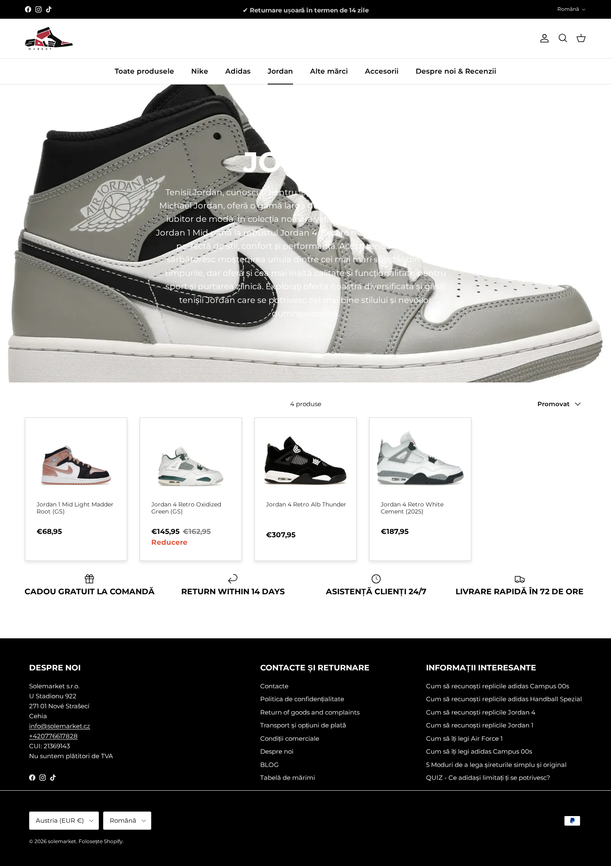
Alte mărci (329, 71)
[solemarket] (49, 38)
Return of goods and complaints (310, 712)
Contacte (274, 686)
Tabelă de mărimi (287, 778)
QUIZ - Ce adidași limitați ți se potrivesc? (488, 778)
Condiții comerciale (289, 738)
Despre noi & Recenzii (456, 71)
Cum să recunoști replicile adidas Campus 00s (497, 686)
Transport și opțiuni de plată (303, 725)
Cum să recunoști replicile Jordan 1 (479, 725)
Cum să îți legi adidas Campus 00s (479, 751)
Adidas (238, 71)
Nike (199, 71)
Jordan (280, 71)
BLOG (269, 765)
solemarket (62, 841)
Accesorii (382, 71)
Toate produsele (144, 71)
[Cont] (542, 38)
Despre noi (276, 751)
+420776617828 (53, 736)
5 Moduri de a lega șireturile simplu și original (496, 765)
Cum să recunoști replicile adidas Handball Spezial (504, 699)
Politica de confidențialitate (302, 699)
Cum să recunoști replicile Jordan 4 (480, 712)
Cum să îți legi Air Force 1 (464, 738)
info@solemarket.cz (59, 726)
